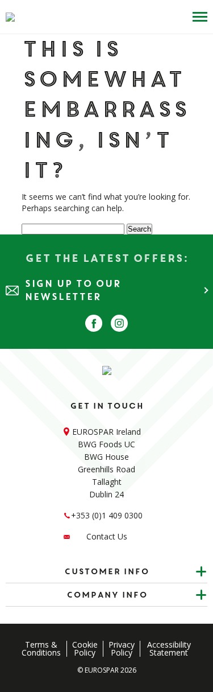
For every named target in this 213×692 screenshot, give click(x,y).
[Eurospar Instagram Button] (119, 323)
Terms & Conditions (41, 649)
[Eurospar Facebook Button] (93, 323)
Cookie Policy (85, 649)
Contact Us (106, 536)
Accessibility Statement (169, 649)
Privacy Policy (121, 649)
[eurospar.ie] (10, 17)
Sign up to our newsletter (72, 290)
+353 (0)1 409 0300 (107, 515)
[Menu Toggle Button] (197, 17)
